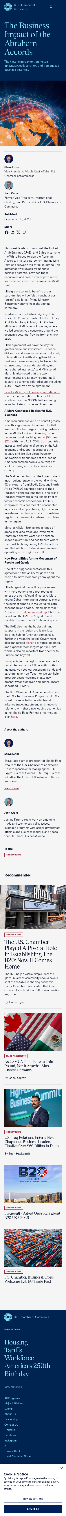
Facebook (10, 1435)
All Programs (12, 1398)
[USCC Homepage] (33, 1317)
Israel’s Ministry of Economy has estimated (32, 392)
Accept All (33, 1509)
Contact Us (11, 1424)
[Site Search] (51, 7)
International (13, 855)
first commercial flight (35, 612)
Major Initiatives (14, 1403)
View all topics (13, 1387)
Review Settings (33, 1498)
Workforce (19, 1358)
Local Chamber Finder (17, 1456)
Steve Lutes (11, 167)
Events (8, 1408)
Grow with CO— (14, 1451)
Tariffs (13, 1350)
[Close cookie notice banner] (62, 1468)
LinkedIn (9, 1430)
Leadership (11, 1419)
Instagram (10, 1440)
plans (29, 642)
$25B (7, 441)
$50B (49, 437)
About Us (10, 1414)
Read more (11, 788)
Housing (16, 1342)
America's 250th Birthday (27, 1369)
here (14, 716)
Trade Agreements (16, 1056)
